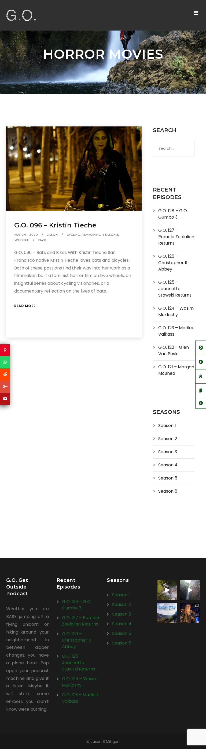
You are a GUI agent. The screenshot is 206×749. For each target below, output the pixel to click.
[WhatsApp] (5, 362)
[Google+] (5, 387)
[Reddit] (5, 374)
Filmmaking (91, 235)
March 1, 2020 (26, 235)
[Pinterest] (5, 350)
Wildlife (21, 240)
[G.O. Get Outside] (21, 15)
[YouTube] (5, 399)
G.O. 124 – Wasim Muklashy (176, 311)
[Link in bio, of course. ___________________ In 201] (167, 613)
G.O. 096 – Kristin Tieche (55, 225)
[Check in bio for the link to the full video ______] (167, 590)
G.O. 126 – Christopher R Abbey (172, 262)
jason (52, 235)
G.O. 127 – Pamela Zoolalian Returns (176, 236)
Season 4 (168, 465)
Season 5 (110, 235)
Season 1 (167, 425)
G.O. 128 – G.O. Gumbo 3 (173, 214)
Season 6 (167, 491)
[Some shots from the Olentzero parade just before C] (190, 613)
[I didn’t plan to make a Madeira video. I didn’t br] (190, 590)
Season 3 (167, 452)
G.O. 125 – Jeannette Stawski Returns (175, 288)
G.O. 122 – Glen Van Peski (173, 350)
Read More (25, 306)
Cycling (73, 235)
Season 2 (167, 439)
